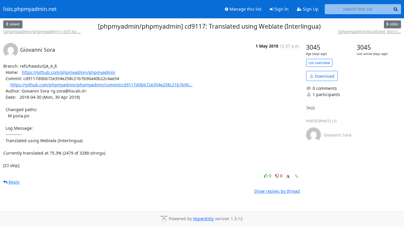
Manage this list (244, 9)
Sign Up (310, 9)
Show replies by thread (277, 191)
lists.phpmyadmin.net (29, 9)
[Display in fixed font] (288, 177)
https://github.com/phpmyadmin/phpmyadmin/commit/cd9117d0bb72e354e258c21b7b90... (101, 84)
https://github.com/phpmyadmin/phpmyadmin (68, 72)
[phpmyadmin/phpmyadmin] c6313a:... (42, 31)
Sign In (281, 9)
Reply (13, 182)
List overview (319, 62)
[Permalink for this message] (296, 176)
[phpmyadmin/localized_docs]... (369, 31)
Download (323, 76)
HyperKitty (203, 218)
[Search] (395, 9)
